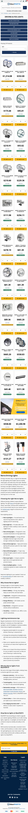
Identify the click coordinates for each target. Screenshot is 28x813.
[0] (26, 1)
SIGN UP (21, 412)
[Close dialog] (26, 399)
